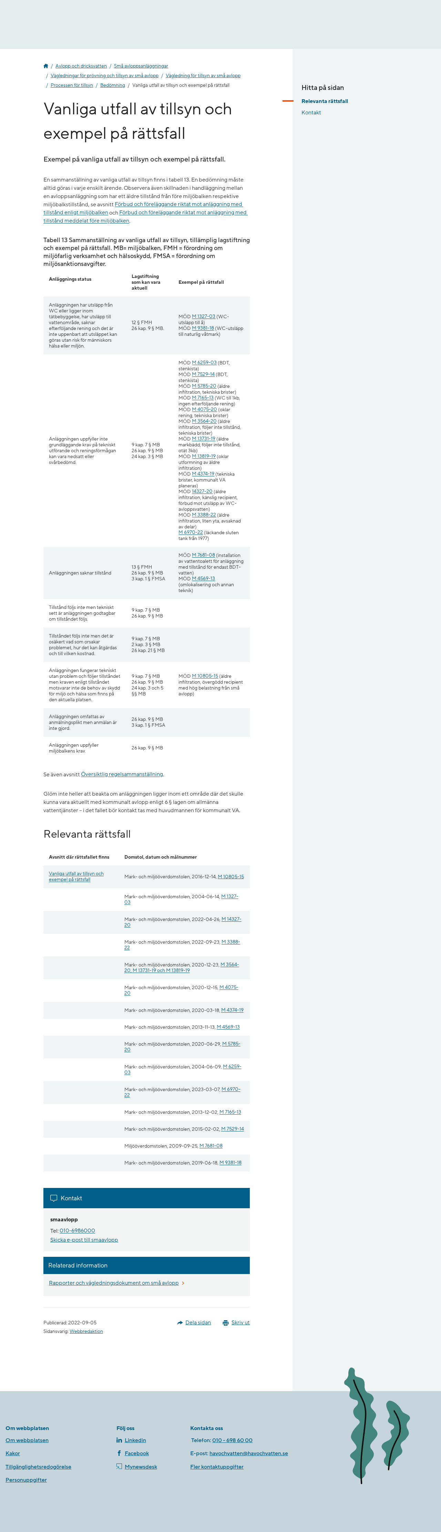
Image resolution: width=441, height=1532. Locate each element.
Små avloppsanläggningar (141, 66)
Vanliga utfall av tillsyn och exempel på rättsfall (76, 877)
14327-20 (202, 492)
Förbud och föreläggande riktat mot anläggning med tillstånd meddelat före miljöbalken (145, 217)
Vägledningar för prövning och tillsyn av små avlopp (104, 76)
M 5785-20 (204, 386)
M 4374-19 (203, 474)
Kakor (13, 1453)
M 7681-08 (203, 555)
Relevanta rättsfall (324, 101)
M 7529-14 (203, 374)
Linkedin (135, 1440)
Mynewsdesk (141, 1466)
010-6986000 (77, 1231)
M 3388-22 (204, 515)
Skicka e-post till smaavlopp (84, 1239)
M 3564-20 (204, 421)
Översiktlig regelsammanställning (122, 774)
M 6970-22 (190, 533)
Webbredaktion (86, 1331)
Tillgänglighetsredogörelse (38, 1466)
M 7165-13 (203, 398)
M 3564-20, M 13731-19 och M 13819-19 (181, 968)
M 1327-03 (203, 317)
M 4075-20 (204, 410)
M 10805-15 (205, 676)
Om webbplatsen (27, 1440)
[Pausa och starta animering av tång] (386, 1427)
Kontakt (311, 112)
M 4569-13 (203, 579)
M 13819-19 (204, 456)
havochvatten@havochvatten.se (248, 1453)
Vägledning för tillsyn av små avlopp (203, 76)
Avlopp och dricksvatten (81, 66)
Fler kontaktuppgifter (217, 1466)
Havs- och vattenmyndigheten (45, 66)
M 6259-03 (204, 363)
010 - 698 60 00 (232, 1440)
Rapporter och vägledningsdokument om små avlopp (114, 1283)
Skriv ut (241, 1322)
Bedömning (112, 85)
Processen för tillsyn (72, 85)
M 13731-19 (203, 439)
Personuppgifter (26, 1480)
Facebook (137, 1453)
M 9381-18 (203, 328)
